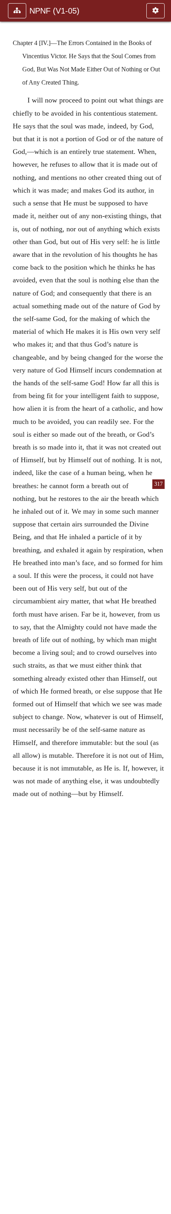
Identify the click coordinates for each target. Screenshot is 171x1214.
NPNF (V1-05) (54, 10)
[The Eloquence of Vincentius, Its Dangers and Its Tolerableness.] (9, 607)
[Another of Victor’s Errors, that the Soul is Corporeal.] (162, 607)
